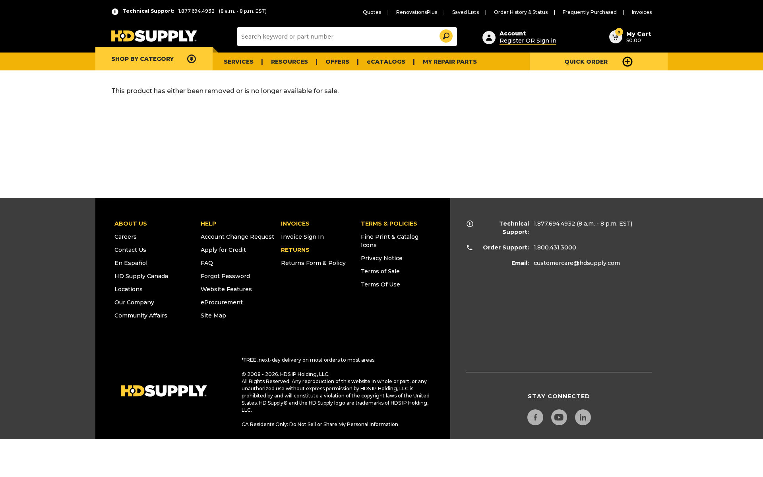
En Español (130, 263)
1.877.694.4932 (554, 223)
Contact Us (130, 249)
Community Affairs (140, 315)
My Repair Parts (450, 61)
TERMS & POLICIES (389, 223)
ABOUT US (130, 223)
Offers (337, 61)
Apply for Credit (223, 249)
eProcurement (222, 302)
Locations (128, 289)
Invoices (642, 12)
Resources (289, 61)
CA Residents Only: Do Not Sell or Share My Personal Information (320, 424)
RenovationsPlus (416, 12)
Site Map (213, 315)
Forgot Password (225, 276)
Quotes (372, 12)
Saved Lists (465, 12)
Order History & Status (521, 12)
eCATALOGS (386, 61)
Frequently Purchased (590, 12)
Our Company (134, 302)
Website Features (226, 289)
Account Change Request (237, 236)
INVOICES (295, 223)
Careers (125, 236)
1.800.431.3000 (555, 247)
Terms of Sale (380, 271)
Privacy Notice (382, 258)
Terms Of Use (380, 284)
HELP (208, 223)
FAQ (207, 263)
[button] (445, 35)
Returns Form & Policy (313, 263)
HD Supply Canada (141, 276)
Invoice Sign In (302, 236)
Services (239, 61)
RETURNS (295, 249)
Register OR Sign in (528, 40)
